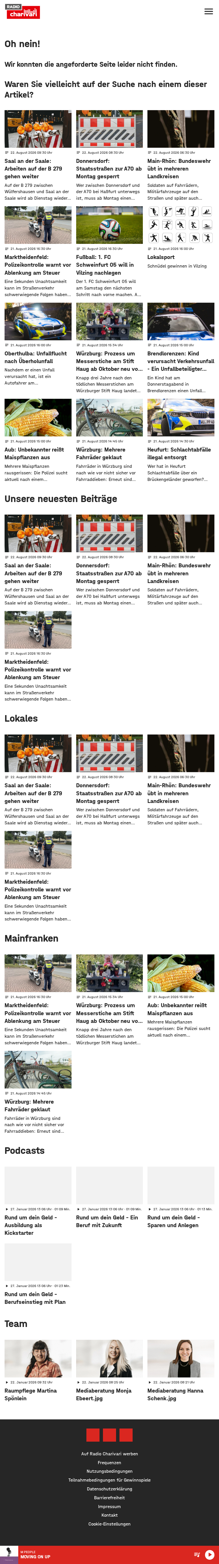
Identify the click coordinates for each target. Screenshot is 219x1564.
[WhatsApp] (126, 1435)
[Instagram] (109, 1435)
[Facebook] (93, 1435)
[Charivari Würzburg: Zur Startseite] (22, 11)
